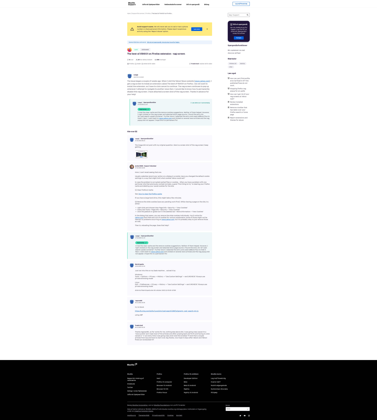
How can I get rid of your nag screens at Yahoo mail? (239, 96)
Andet (139, 64)
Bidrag (206, 4)
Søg (247, 15)
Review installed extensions (236, 103)
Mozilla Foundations (162, 405)
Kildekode (131, 384)
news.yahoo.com (202, 81)
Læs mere (197, 29)
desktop (242, 63)
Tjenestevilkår (144, 415)
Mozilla (132, 364)
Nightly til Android (191, 392)
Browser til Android (164, 385)
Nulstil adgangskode (219, 385)
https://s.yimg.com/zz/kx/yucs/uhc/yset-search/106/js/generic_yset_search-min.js (166, 311)
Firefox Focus (162, 392)
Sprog (228, 405)
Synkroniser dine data (219, 389)
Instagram (249, 415)
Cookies (170, 415)
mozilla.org (131, 415)
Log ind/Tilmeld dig (241, 4)
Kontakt (179, 415)
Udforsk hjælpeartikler (151, 4)
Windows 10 (232, 63)
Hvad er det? (216, 382)
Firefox (148, 13)
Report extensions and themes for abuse (239, 119)
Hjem (129, 13)
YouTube (244, 415)
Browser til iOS (162, 389)
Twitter (130, 387)
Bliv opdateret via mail (236, 50)
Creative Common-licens (143, 411)
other (230, 67)
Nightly (186, 389)
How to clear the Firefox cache (150, 194)
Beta (185, 382)
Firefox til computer (164, 382)
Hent (158, 378)
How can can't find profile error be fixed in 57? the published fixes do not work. (240, 81)
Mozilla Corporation (140, 405)
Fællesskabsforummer (173, 4)
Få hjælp (214, 392)
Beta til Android (190, 385)
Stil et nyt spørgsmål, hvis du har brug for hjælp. (163, 42)
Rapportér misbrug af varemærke (135, 379)
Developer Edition (191, 378)
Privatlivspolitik (158, 415)
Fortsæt (238, 38)
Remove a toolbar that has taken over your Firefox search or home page (239, 111)
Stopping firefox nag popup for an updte (238, 90)
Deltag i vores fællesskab (137, 391)
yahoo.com (139, 217)
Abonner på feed (234, 53)
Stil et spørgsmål (192, 4)
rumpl (136, 75)
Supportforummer (138, 13)
